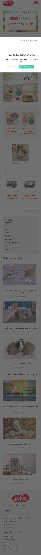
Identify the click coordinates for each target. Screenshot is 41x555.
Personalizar (11, 66)
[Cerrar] (20, 277)
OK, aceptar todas (27, 66)
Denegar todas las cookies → (29, 40)
